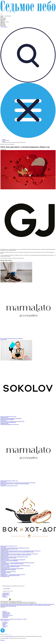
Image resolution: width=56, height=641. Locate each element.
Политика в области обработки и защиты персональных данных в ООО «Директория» (38, 604)
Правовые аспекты (6, 594)
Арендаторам (5, 596)
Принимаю (2, 640)
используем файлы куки (9, 636)
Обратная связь (5, 593)
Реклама (4, 595)
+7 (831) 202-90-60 (6, 588)
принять (6, 638)
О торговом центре (6, 592)
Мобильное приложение (5, 620)
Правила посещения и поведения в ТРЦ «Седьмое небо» (11, 604)
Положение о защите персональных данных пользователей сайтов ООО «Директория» (16, 605)
